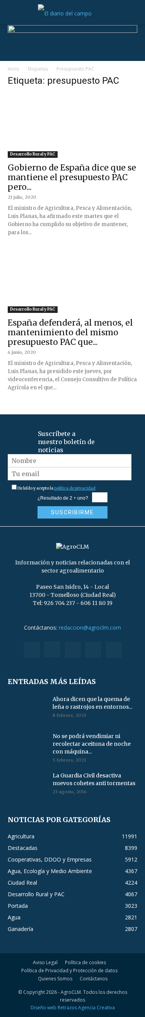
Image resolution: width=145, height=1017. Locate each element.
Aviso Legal (45, 962)
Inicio (13, 69)
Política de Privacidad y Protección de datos (69, 970)
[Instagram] (52, 649)
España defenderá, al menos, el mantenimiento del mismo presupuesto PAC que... (70, 332)
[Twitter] (93, 649)
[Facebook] (31, 649)
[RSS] (72, 649)
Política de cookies (85, 962)
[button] (13, 13)
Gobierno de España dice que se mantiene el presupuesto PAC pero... (72, 177)
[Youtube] (113, 649)
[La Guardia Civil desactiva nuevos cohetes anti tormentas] (27, 785)
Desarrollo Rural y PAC (32, 154)
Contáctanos (93, 978)
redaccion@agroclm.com (90, 627)
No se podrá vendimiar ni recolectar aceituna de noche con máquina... (92, 744)
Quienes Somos (55, 978)
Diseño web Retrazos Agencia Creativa (73, 1007)
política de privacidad (75, 488)
